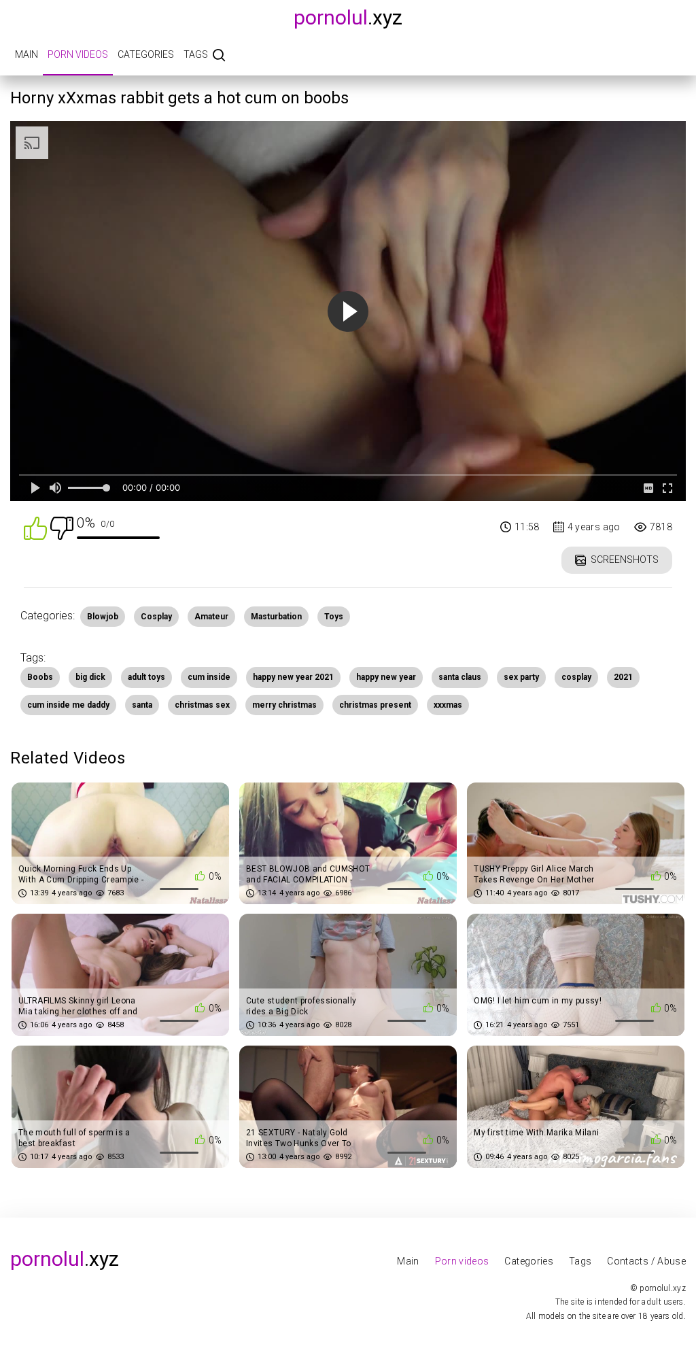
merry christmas (284, 705)
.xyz (348, 17)
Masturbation (276, 616)
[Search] (219, 56)
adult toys (146, 677)
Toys (333, 616)
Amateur (211, 616)
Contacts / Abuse (646, 1261)
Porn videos (78, 54)
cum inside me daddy (68, 705)
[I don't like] (61, 527)
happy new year (386, 677)
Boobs (40, 677)
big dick (90, 677)
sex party (521, 677)
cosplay (576, 677)
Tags (196, 54)
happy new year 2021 (293, 677)
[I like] (35, 527)
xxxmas (448, 705)
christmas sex (202, 705)
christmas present (375, 705)
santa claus (459, 677)
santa (142, 705)
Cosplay (156, 616)
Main (26, 54)
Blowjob (102, 616)
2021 (623, 677)
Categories (146, 54)
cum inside (209, 677)
